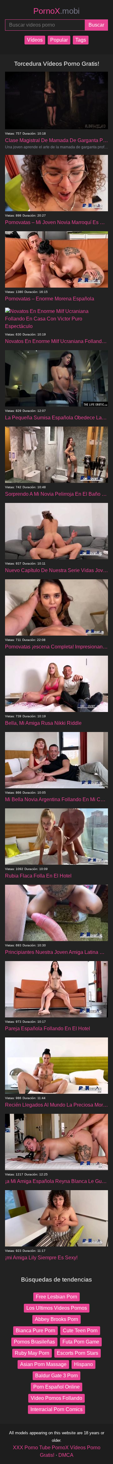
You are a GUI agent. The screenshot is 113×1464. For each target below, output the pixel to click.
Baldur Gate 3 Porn (56, 1375)
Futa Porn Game (80, 1341)
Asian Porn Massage (43, 1364)
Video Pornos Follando (56, 1398)
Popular (59, 40)
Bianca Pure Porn (35, 1330)
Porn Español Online (56, 1387)
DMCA (65, 1455)
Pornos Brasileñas (34, 1341)
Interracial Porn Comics (56, 1409)
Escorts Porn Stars (77, 1353)
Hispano (83, 1364)
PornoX (56, 11)
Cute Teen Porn (80, 1330)
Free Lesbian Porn (56, 1296)
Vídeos (35, 40)
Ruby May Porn (32, 1353)
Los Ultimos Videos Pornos (56, 1308)
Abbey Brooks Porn (56, 1319)
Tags (80, 40)
